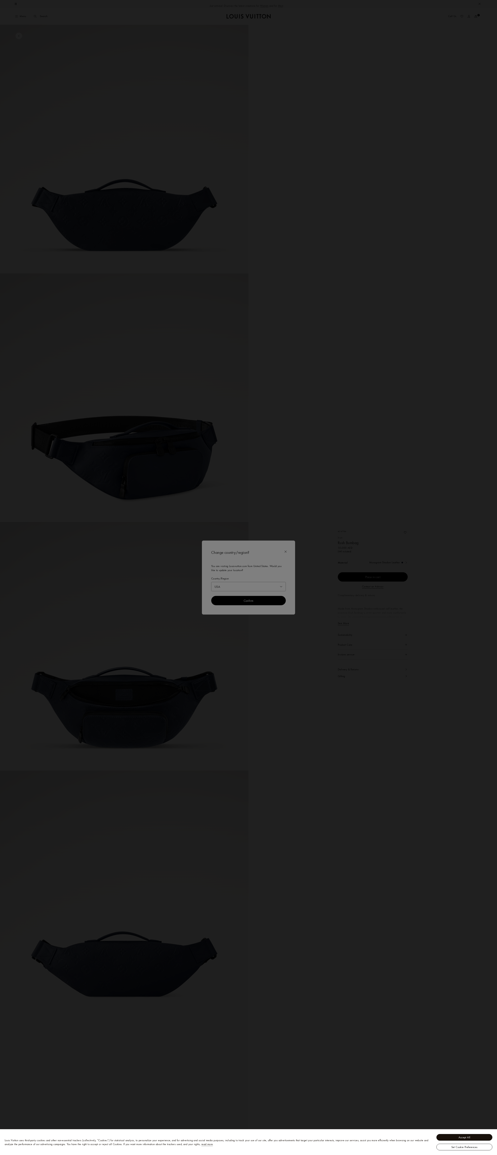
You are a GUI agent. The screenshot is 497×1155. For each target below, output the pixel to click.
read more (207, 1144)
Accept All (464, 1137)
